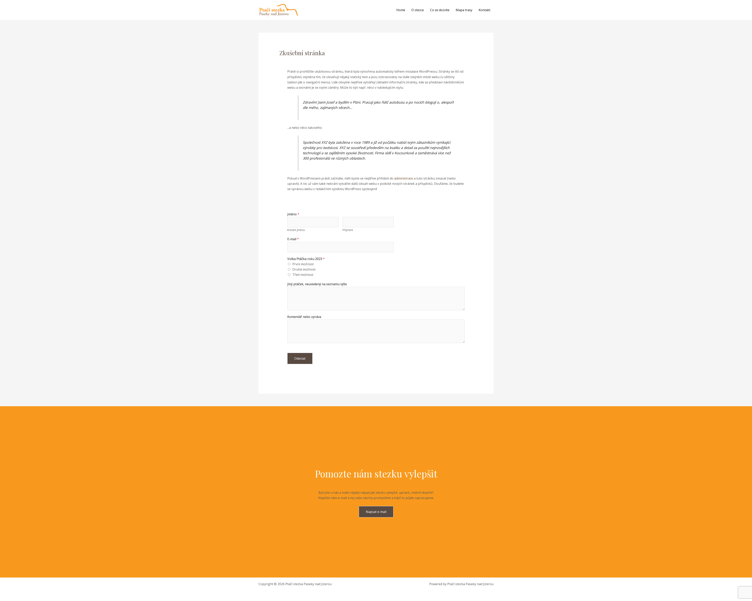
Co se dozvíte (439, 10)
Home (400, 10)
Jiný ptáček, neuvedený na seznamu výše (317, 284)
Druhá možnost (303, 269)
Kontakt (484, 10)
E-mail (293, 239)
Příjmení (348, 230)
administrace (403, 178)
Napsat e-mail (376, 512)
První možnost (303, 264)
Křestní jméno (296, 230)
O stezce (417, 10)
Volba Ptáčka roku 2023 (306, 259)
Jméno (293, 214)
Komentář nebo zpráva (304, 317)
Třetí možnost (302, 275)
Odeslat (300, 358)
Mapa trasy (464, 10)
